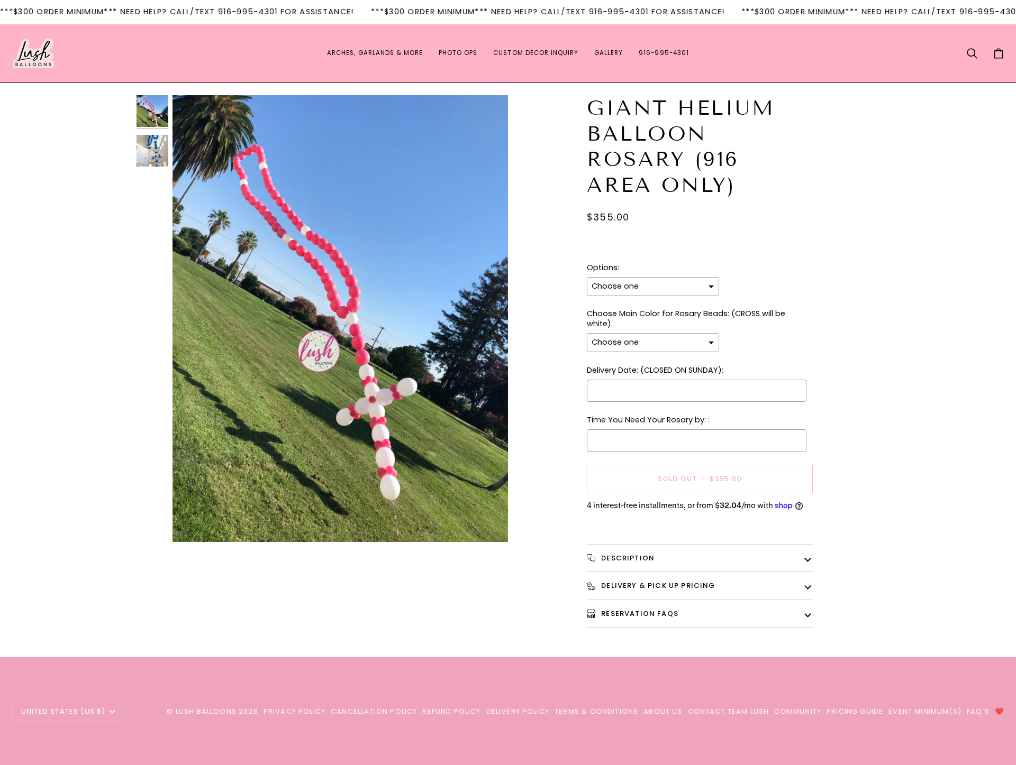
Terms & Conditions (596, 711)
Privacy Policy (294, 711)
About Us (662, 711)
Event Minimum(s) (924, 711)
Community (797, 711)
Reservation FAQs (638, 614)
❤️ (999, 711)
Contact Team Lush (728, 711)
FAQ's (978, 711)
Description (627, 558)
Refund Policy (451, 711)
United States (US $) (63, 711)
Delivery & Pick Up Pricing (657, 585)
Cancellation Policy (374, 711)
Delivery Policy (518, 711)
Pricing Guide (855, 711)
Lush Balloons (206, 711)
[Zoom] (192, 522)
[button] (375, 53)
